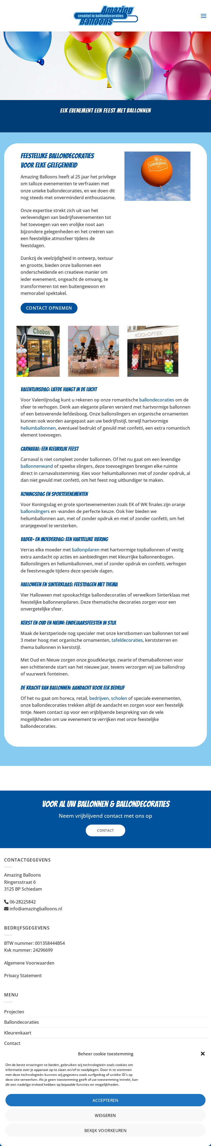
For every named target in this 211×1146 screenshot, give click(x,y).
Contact (12, 1043)
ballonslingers (35, 511)
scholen (119, 698)
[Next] (191, 354)
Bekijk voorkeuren (105, 1130)
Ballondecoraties (21, 1022)
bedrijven (99, 698)
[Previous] (19, 354)
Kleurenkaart (17, 1033)
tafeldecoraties (127, 640)
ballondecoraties (156, 400)
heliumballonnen (38, 428)
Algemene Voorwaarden (29, 963)
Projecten (14, 1012)
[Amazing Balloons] (105, 15)
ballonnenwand (37, 466)
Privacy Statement (23, 976)
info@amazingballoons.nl (36, 909)
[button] (203, 1053)
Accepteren (106, 1100)
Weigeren (105, 1115)
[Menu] (203, 15)
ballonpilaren (85, 550)
